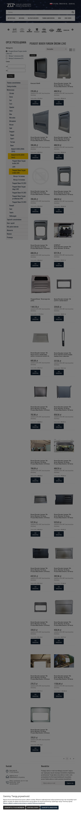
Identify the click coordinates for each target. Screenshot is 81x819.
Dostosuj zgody (33, 807)
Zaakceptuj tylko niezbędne (14, 807)
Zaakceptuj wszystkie (49, 807)
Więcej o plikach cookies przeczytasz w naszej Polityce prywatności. (24, 803)
